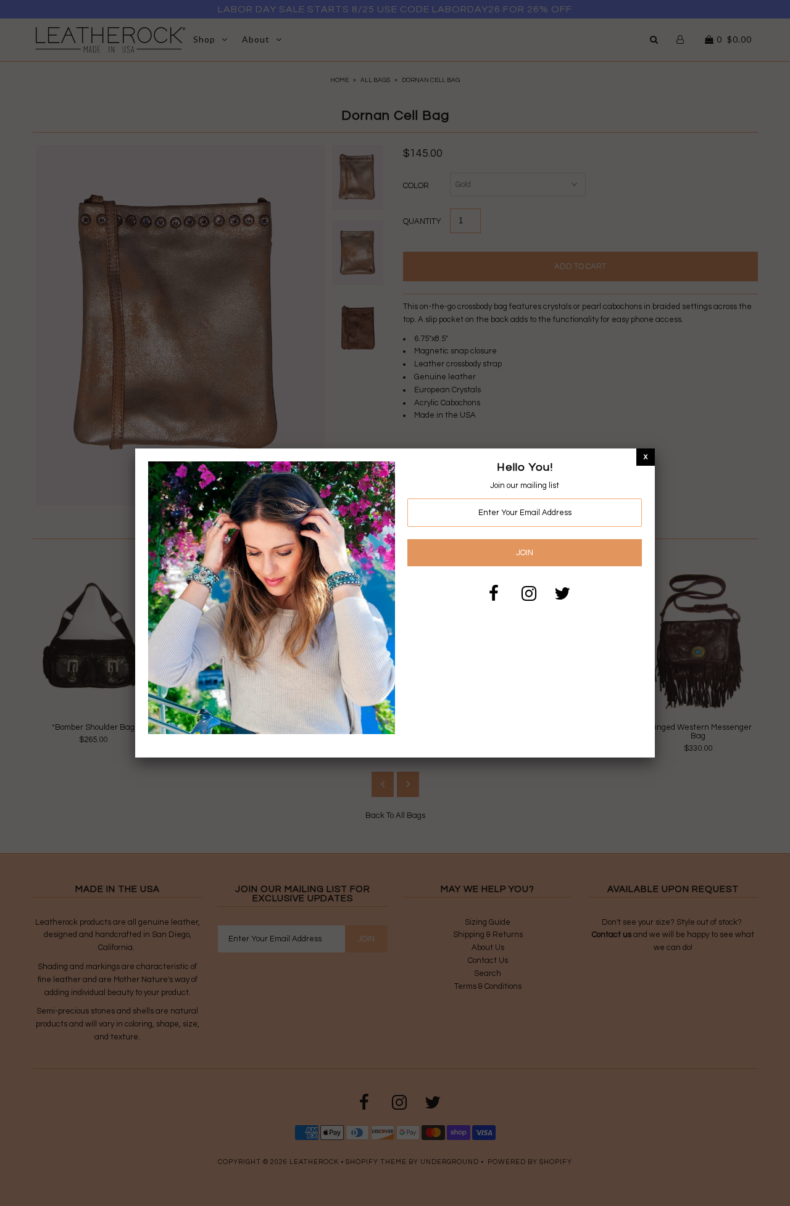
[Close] (645, 456)
